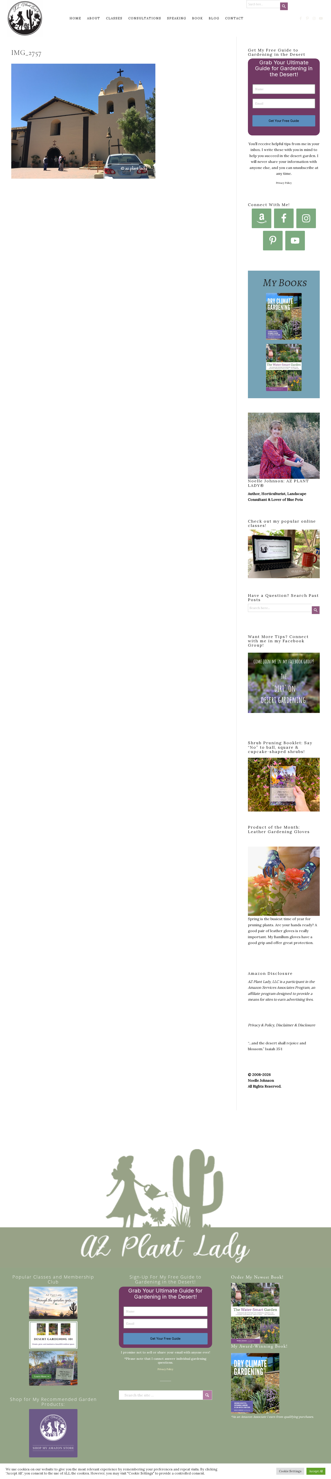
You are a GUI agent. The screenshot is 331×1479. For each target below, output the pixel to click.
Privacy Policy (284, 182)
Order (237, 1277)
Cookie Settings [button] (290, 1471)
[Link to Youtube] (321, 18)
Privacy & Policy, (261, 1025)
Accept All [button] (316, 1471)
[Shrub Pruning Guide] (53, 1368)
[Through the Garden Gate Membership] (53, 1303)
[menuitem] (75, 18)
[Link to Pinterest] (307, 18)
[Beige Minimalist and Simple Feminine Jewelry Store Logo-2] (53, 1433)
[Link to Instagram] (314, 18)
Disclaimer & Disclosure (295, 1025)
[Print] (25, 18)
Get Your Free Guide (284, 121)
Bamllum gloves (287, 937)
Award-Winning (256, 1346)
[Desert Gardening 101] (53, 1335)
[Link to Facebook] (300, 18)
